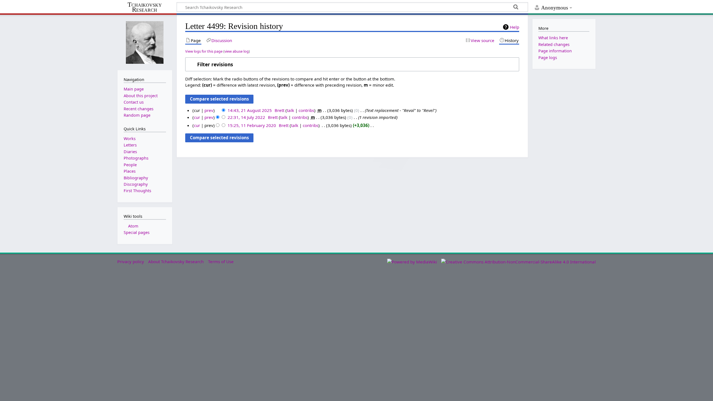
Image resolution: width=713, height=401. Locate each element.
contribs (306, 110)
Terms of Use (221, 261)
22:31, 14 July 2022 (246, 117)
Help (514, 27)
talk (290, 110)
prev (208, 110)
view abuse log (236, 51)
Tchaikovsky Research (145, 7)
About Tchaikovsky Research (176, 261)
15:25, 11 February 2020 (252, 125)
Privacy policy (130, 261)
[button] (352, 64)
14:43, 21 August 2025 (250, 110)
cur (197, 117)
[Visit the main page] (144, 42)
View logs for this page (204, 51)
